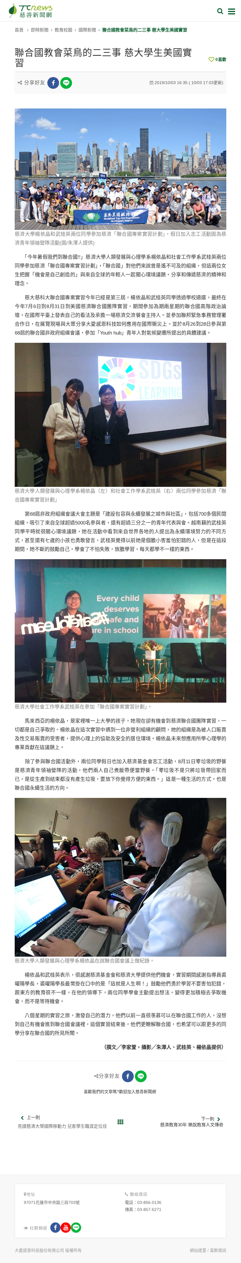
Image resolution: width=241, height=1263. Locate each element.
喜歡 (220, 59)
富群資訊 (218, 1250)
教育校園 (63, 29)
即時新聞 (39, 29)
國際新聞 (87, 29)
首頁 (19, 29)
